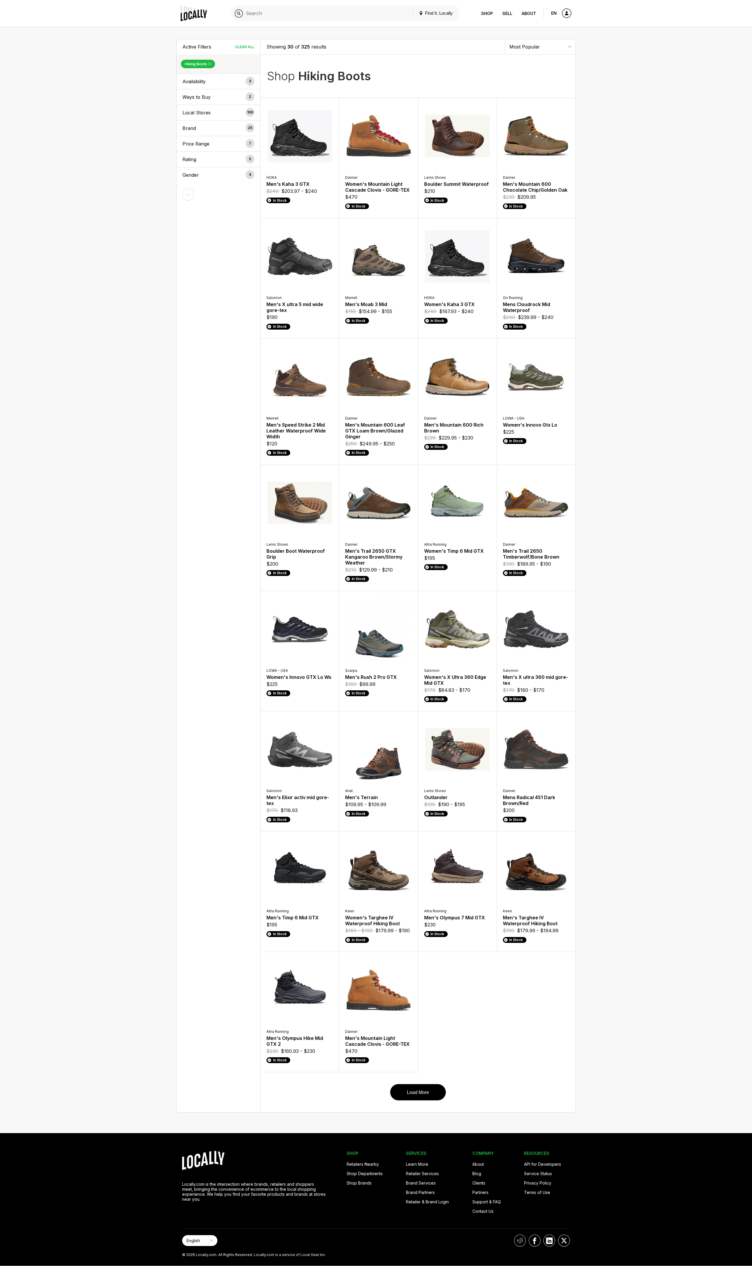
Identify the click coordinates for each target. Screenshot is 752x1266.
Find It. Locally (438, 13)
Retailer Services (422, 1173)
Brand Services (421, 1182)
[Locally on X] (564, 1241)
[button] (218, 81)
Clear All (244, 47)
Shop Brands (359, 1182)
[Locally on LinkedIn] (549, 1241)
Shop (487, 13)
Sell (507, 13)
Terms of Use (537, 1192)
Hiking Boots (196, 64)
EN (554, 13)
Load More (418, 1092)
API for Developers (542, 1164)
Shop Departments (365, 1173)
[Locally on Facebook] (534, 1241)
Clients (478, 1182)
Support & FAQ (486, 1201)
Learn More (417, 1164)
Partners (480, 1192)
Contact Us (483, 1211)
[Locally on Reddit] (520, 1241)
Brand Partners (420, 1192)
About (529, 13)
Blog (476, 1173)
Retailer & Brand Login (427, 1201)
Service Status (538, 1173)
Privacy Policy (537, 1182)
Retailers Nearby (363, 1164)
